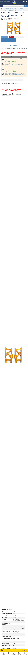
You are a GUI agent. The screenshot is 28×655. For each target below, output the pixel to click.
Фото (7, 79)
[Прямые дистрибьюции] (1, 8)
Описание (3, 79)
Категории (14, 654)
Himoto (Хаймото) (7, 19)
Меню (9, 654)
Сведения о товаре (13, 79)
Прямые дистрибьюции (5, 1)
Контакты (19, 654)
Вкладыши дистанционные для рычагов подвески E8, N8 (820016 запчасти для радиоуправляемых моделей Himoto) (16, 64)
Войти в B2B (24, 1)
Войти (23, 650)
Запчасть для (20, 79)
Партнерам (25, 654)
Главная (3, 654)
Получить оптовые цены (8, 40)
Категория (14, 56)
